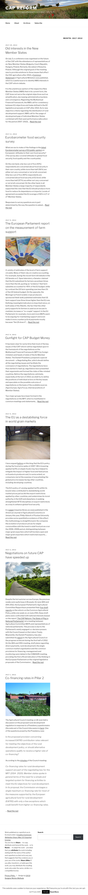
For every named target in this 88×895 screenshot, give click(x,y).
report (19, 638)
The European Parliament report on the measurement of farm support (27, 228)
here (42, 728)
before (20, 463)
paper (11, 510)
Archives (26, 23)
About (16, 23)
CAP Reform (21, 8)
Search (40, 832)
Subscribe (38, 23)
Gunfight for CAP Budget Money (27, 338)
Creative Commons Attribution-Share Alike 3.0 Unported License (18, 837)
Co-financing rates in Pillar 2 (24, 678)
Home (8, 23)
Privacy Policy (10, 875)
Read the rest (35, 122)
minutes (23, 760)
